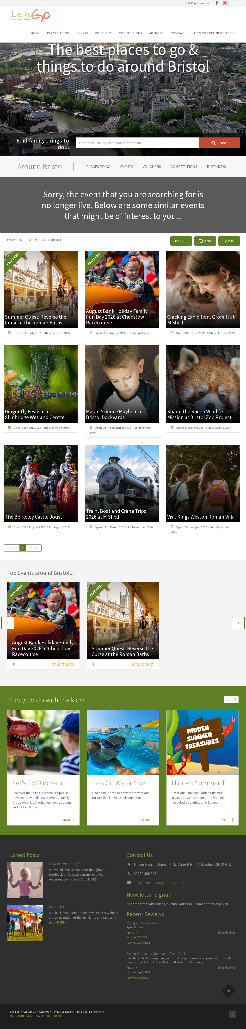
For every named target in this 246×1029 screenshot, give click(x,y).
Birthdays (216, 166)
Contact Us (29, 1011)
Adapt (42, 1016)
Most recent (29, 240)
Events (82, 33)
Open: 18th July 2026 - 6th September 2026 (41, 333)
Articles (156, 33)
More (67, 820)
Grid (207, 241)
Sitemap (15, 1011)
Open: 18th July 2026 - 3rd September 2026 (41, 427)
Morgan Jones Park (142, 923)
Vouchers (103, 33)
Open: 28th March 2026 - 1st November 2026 (124, 527)
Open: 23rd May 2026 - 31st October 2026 (202, 427)
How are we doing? (64, 863)
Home (35, 33)
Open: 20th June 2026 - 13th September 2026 (205, 333)
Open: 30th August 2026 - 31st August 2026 (41, 527)
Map (230, 241)
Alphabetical (53, 240)
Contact (178, 33)
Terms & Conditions (63, 1011)
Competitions (130, 33)
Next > (33, 548)
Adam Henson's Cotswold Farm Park (156, 953)
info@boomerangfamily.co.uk (158, 882)
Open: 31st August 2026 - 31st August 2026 (122, 333)
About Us (56, 906)
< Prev (12, 548)
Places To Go (58, 33)
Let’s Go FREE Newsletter (214, 33)
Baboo (58, 1016)
